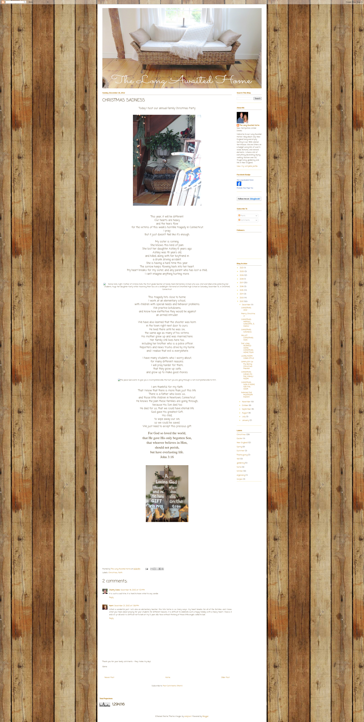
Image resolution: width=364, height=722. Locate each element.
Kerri (111, 605)
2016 (242, 286)
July (244, 416)
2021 (242, 267)
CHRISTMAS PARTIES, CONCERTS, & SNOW (247, 323)
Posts (242, 215)
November (246, 401)
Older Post (225, 677)
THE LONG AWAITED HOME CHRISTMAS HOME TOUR (247, 348)
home (239, 467)
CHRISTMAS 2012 (246, 309)
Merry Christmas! (248, 314)
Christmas (112, 572)
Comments (245, 220)
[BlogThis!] (154, 568)
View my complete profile (247, 166)
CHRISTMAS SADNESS (246, 330)
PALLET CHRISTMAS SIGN (247, 337)
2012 (242, 301)
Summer (240, 450)
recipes (239, 479)
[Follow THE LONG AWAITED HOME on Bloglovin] (249, 200)
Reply (111, 597)
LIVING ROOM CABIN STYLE (247, 357)
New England (242, 442)
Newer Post (109, 677)
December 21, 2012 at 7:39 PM (126, 605)
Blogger (205, 716)
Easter (239, 438)
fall (238, 459)
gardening (241, 463)
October (245, 405)
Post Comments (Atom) (172, 686)
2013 (242, 297)
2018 (242, 279)
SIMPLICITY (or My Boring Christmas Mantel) (247, 365)
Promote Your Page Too (245, 188)
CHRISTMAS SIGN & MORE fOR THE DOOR (248, 385)
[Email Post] (146, 569)
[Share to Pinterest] (162, 568)
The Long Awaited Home (249, 125)
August (245, 413)
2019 (242, 275)
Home (167, 677)
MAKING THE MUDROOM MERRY (247, 394)
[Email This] (151, 568)
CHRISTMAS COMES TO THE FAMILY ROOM (247, 375)
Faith (120, 572)
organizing (241, 475)
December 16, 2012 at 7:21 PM (133, 590)
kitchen (240, 471)
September (247, 409)
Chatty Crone (114, 590)
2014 (242, 294)
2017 (242, 282)
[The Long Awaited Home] (239, 185)
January (246, 420)
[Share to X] (157, 568)
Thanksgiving (242, 455)
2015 (242, 290)
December (246, 304)
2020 (242, 271)
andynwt (188, 716)
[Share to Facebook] (159, 568)
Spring (239, 446)
